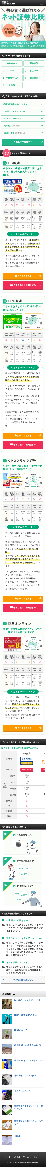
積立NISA (34, 71)
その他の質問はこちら (23, 980)
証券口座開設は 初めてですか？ (16, 104)
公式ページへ (26, 770)
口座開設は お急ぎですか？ (14, 111)
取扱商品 (12, 126)
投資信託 (34, 63)
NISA (11, 71)
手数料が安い (12, 78)
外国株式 (34, 78)
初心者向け (12, 63)
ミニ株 (12, 85)
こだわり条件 (14, 133)
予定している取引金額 (12, 118)
